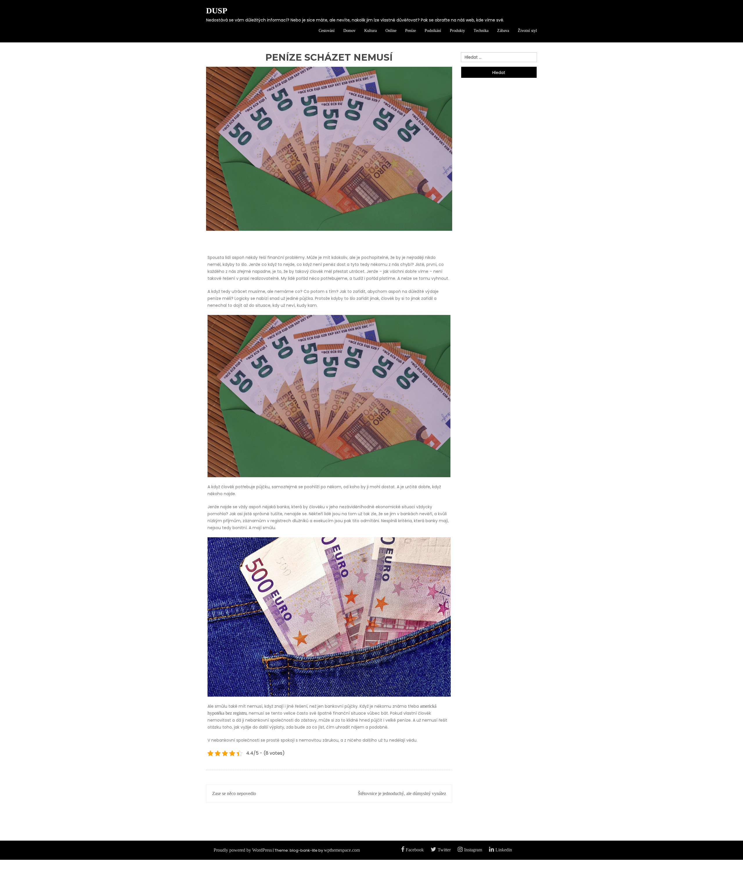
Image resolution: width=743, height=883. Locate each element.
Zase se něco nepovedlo (234, 793)
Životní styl (527, 30)
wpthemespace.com (342, 850)
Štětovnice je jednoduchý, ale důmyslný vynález (402, 793)
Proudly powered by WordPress (243, 850)
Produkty (457, 30)
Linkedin (503, 849)
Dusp (216, 10)
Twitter (444, 849)
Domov (349, 30)
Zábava (503, 30)
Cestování (327, 30)
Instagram (473, 849)
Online (390, 30)
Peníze (410, 30)
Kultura (370, 30)
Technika (481, 30)
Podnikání (433, 30)
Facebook (415, 849)
